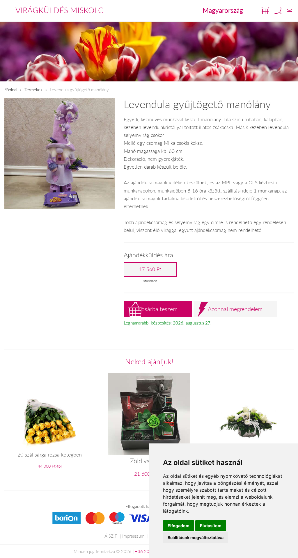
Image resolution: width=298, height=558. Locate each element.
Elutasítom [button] (210, 525)
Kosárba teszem (158, 309)
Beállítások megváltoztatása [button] (196, 537)
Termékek (33, 89)
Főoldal (10, 89)
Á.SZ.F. (111, 536)
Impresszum (133, 536)
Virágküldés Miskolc (59, 10)
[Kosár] (265, 10)
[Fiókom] (289, 10)
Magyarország (223, 10)
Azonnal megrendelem (235, 309)
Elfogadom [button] (178, 525)
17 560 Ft (150, 269)
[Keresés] (277, 10)
